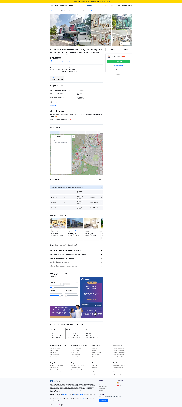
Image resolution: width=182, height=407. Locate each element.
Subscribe (103, 400)
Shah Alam (75, 10)
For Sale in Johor (53, 352)
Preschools (65, 132)
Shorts (93, 376)
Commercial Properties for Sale (57, 374)
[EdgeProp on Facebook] (57, 405)
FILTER (99, 179)
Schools (81, 132)
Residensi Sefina (95, 354)
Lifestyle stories (95, 374)
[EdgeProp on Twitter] (62, 405)
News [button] (119, 5)
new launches (84, 398)
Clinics (73, 132)
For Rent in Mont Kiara (75, 354)
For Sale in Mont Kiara (54, 354)
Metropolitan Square (96, 352)
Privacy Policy (102, 388)
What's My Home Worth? (118, 367)
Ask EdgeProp (70, 245)
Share (126, 49)
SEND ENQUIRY (119, 65)
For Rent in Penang (75, 350)
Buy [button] (52, 5)
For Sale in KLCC (53, 356)
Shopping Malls (91, 132)
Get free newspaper (104, 1)
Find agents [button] (71, 5)
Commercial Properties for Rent (78, 374)
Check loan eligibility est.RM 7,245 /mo (62, 61)
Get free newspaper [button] (110, 5)
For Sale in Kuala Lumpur (55, 348)
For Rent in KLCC (74, 356)
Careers (100, 383)
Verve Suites (94, 356)
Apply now (61, 317)
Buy (64, 10)
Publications (94, 367)
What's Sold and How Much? (119, 365)
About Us (101, 385)
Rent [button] (56, 5)
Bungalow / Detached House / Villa (84, 10)
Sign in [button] (130, 5)
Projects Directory (117, 374)
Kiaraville (94, 350)
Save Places (55, 132)
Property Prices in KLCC (118, 356)
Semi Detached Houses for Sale (57, 369)
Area (74, 394)
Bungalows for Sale (54, 367)
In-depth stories (95, 372)
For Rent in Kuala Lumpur (76, 348)
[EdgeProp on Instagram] (59, 405)
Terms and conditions (103, 386)
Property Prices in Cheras (118, 348)
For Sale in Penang (54, 350)
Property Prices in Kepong (118, 354)
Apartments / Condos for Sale (56, 365)
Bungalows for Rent (75, 367)
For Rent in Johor (74, 352)
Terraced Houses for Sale (55, 372)
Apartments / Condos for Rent (77, 365)
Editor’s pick (94, 365)
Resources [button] (124, 5)
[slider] (77, 281)
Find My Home (116, 372)
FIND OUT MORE (91, 299)
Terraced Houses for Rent (76, 372)
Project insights (80, 394)
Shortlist (113, 49)
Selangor (69, 10)
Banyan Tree (94, 348)
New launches (63, 5)
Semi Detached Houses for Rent (78, 369)
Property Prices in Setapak (118, 350)
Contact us (101, 390)
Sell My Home (116, 369)
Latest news (94, 369)
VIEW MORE (52, 359)
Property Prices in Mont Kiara (119, 352)
